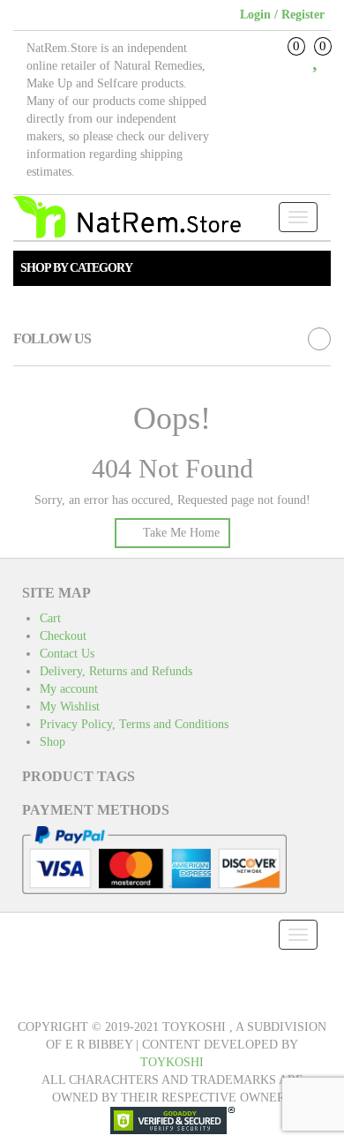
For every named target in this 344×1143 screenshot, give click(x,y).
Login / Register (282, 14)
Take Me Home (179, 532)
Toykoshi (172, 1062)
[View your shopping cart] (283, 63)
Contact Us (67, 653)
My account (69, 689)
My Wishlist (70, 706)
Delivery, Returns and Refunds (116, 671)
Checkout (63, 636)
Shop (52, 741)
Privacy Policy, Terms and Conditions (134, 724)
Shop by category (76, 267)
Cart (50, 618)
